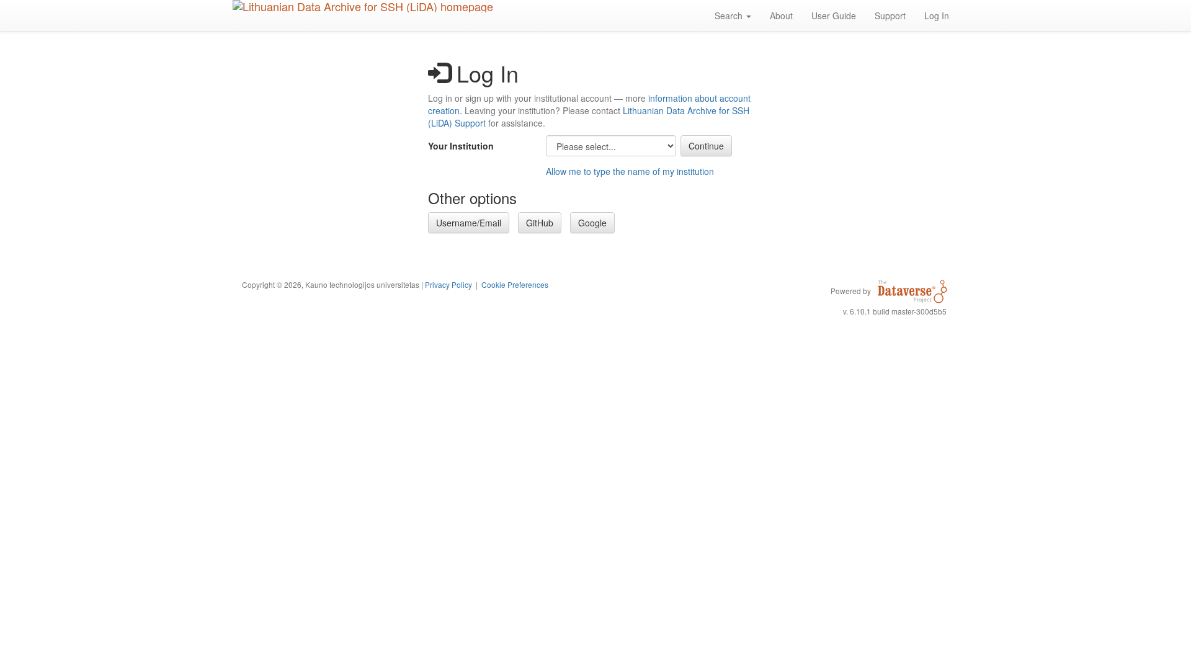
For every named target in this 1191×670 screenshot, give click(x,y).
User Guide (833, 15)
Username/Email (468, 223)
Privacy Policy (448, 284)
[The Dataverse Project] (912, 290)
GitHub (539, 223)
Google (592, 223)
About (781, 15)
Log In (936, 15)
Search (730, 15)
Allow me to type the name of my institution (630, 171)
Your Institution (461, 146)
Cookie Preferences (514, 284)
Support (890, 15)
